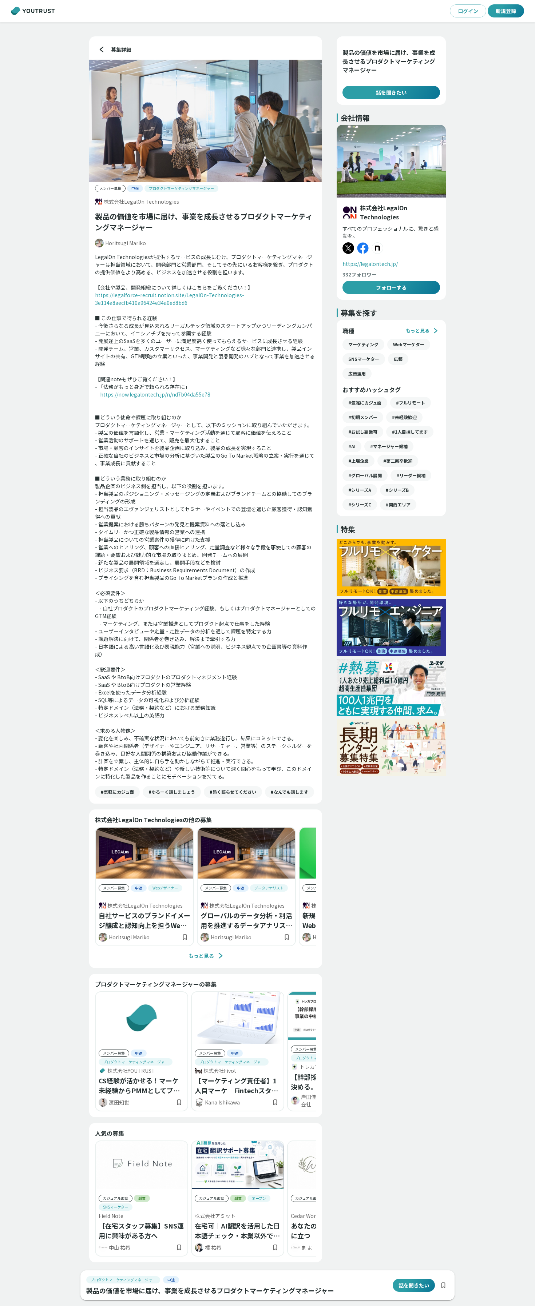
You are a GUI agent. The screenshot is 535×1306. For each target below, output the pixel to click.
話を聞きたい (391, 92)
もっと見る (201, 955)
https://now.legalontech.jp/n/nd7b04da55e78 (155, 394)
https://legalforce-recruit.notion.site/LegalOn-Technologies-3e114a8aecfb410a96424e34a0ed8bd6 (169, 298)
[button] (117, 792)
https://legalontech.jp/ (370, 263)
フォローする (391, 287)
